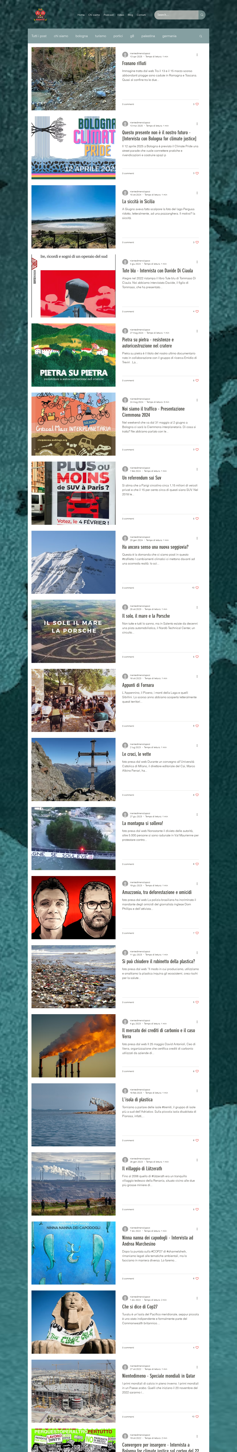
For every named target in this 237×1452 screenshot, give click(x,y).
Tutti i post (38, 36)
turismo (100, 36)
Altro (165, 36)
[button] (201, 36)
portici (118, 36)
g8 (132, 36)
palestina (148, 36)
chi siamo (61, 36)
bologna (82, 36)
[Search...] (202, 14)
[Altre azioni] (198, 54)
